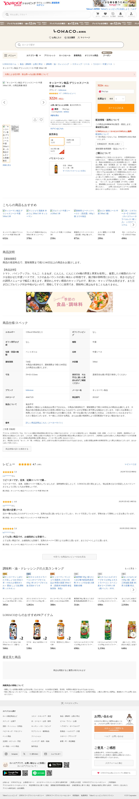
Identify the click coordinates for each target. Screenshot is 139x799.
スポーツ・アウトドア (68, 736)
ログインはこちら (57, 129)
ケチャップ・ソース (81, 64)
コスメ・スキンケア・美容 (41, 716)
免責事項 (84, 795)
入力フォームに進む (113, 763)
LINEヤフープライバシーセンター (58, 795)
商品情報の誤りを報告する (17, 449)
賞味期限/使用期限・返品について (110, 149)
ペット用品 (7, 736)
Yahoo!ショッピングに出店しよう (115, 9)
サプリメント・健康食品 (40, 731)
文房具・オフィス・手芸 (12, 741)
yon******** (7, 476)
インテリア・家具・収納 (40, 741)
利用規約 (76, 795)
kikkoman (62, 90)
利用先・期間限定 (63, 112)
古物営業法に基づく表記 (81, 785)
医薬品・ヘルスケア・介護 (70, 731)
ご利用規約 (112, 782)
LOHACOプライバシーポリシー (94, 782)
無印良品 (34, 746)
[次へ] (43, 102)
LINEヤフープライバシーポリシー (31, 795)
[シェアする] (35, 119)
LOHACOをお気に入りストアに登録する (115, 773)
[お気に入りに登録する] (41, 119)
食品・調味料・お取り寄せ (31, 64)
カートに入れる (116, 108)
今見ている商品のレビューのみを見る (69, 557)
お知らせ (6, 782)
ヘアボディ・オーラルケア (70, 726)
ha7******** (7, 533)
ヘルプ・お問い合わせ (113, 736)
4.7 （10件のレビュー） (67, 93)
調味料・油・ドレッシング (57, 64)
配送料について (102, 134)
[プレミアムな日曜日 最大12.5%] (69, 23)
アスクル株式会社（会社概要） (14, 788)
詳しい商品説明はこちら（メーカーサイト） (45, 423)
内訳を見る (55, 115)
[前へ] (4, 102)
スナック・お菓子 (9, 721)
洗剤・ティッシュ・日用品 (12, 726)
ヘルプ (133, 9)
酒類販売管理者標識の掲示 (60, 785)
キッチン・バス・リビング (41, 726)
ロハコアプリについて (26, 766)
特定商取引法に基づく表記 (39, 785)
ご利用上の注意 (75, 782)
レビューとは (130, 464)
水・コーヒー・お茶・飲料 (41, 721)
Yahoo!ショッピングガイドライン (101, 795)
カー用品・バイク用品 (11, 746)
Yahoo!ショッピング (10, 795)
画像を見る (7, 165)
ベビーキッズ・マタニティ (12, 731)
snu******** (7, 506)
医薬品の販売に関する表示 (101, 785)
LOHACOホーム (9, 64)
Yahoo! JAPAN (93, 9)
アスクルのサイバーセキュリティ (15, 785)
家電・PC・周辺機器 (67, 741)
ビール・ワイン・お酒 (68, 721)
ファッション (36, 736)
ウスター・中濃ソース (102, 64)
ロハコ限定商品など (10, 716)
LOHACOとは (16, 782)
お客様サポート (29, 782)
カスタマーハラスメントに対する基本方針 (52, 782)
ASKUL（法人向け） (121, 785)
